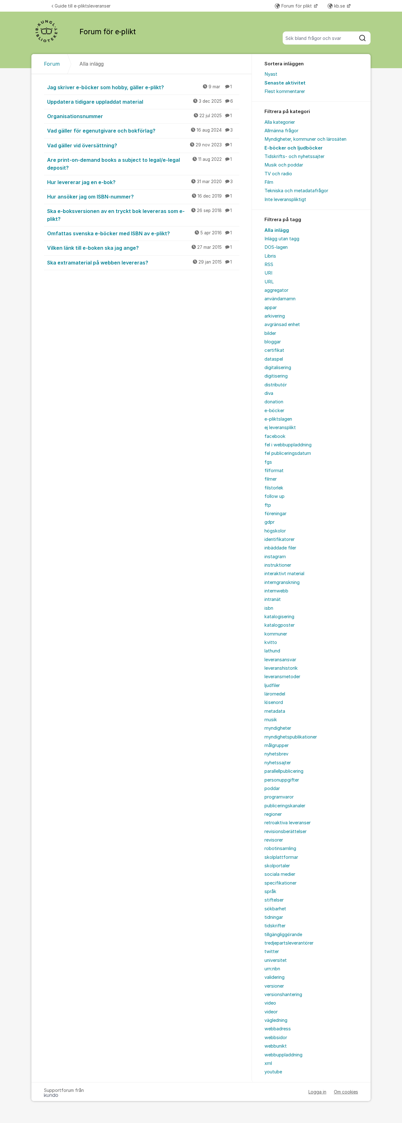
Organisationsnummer (139, 116)
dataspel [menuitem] (273, 359)
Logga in (317, 1091)
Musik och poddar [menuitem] (283, 165)
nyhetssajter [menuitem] (277, 763)
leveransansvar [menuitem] (280, 659)
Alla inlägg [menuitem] (276, 230)
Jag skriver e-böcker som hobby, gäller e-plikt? (139, 87)
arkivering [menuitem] (274, 316)
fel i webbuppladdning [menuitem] (288, 445)
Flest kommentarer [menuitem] (284, 91)
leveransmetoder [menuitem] (282, 676)
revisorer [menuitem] (273, 840)
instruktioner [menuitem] (277, 565)
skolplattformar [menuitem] (281, 857)
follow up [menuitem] (274, 496)
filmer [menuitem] (270, 479)
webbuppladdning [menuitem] (283, 1055)
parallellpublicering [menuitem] (283, 771)
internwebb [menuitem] (276, 591)
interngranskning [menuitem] (282, 582)
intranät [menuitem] (272, 599)
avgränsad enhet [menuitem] (282, 324)
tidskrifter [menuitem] (274, 926)
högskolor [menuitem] (275, 531)
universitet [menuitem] (275, 960)
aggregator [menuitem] (276, 290)
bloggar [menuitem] (272, 342)
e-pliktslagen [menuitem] (278, 419)
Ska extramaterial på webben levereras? (139, 262)
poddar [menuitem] (272, 788)
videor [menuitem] (271, 1012)
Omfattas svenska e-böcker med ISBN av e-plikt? (139, 233)
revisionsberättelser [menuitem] (285, 831)
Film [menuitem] (268, 182)
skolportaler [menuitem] (277, 866)
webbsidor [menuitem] (275, 1037)
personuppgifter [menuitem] (281, 780)
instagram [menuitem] (275, 556)
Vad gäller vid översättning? (139, 145)
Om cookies (346, 1091)
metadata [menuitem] (274, 711)
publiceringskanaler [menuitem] (284, 806)
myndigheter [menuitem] (277, 728)
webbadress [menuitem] (277, 1029)
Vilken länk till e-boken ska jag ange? (139, 248)
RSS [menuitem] (268, 264)
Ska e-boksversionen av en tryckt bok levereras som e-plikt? (139, 215)
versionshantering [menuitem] (283, 994)
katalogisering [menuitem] (279, 616)
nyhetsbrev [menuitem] (276, 754)
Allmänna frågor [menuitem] (281, 131)
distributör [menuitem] (275, 385)
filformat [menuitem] (274, 470)
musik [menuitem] (270, 719)
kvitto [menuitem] (270, 642)
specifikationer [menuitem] (280, 883)
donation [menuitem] (273, 402)
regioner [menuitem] (273, 814)
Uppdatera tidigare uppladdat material (140, 102)
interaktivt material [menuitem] (284, 573)
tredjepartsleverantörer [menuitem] (288, 943)
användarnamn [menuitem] (280, 299)
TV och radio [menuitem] (278, 174)
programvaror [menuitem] (279, 797)
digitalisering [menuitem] (277, 367)
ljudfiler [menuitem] (272, 685)
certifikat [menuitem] (274, 350)
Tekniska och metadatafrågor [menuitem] (296, 191)
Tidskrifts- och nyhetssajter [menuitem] (294, 156)
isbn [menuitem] (268, 608)
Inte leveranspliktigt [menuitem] (285, 199)
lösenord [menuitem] (273, 702)
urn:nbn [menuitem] (272, 969)
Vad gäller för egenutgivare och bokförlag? (140, 131)
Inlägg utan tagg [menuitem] (281, 239)
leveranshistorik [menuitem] (281, 668)
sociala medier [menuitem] (279, 874)
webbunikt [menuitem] (275, 1046)
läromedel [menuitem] (274, 694)
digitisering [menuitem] (276, 376)
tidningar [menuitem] (273, 917)
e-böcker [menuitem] (274, 410)
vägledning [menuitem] (275, 1020)
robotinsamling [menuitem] (280, 848)
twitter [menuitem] (271, 951)
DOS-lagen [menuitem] (276, 247)
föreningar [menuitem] (275, 513)
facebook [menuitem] (274, 436)
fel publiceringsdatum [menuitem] (287, 453)
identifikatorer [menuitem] (279, 539)
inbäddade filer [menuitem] (280, 548)
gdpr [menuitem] (269, 522)
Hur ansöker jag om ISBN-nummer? (139, 197)
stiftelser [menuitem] (274, 900)
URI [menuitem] (268, 273)
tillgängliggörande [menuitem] (283, 934)
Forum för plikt (297, 5)
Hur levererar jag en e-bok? (140, 182)
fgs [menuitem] (268, 462)
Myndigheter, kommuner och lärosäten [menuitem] (305, 139)
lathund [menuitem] (272, 651)
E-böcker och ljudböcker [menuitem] (293, 148)
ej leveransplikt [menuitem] (280, 427)
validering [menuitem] (274, 977)
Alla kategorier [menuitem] (279, 122)
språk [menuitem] (270, 891)
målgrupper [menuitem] (276, 745)
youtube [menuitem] (273, 1072)
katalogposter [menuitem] (279, 625)
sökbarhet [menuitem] (275, 909)
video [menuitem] (270, 1003)
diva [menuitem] (268, 393)
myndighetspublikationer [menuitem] (290, 737)
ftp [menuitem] (267, 505)
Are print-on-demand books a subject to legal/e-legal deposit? (139, 164)
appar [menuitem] (270, 307)
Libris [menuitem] (270, 256)
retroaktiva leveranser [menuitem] (287, 823)
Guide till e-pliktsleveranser (83, 5)
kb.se (340, 5)
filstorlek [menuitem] (273, 488)
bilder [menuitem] (270, 333)
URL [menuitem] (269, 282)
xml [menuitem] (268, 1063)
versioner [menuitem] (274, 986)
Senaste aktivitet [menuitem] (285, 83)
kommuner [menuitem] (275, 634)
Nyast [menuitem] (270, 74)
